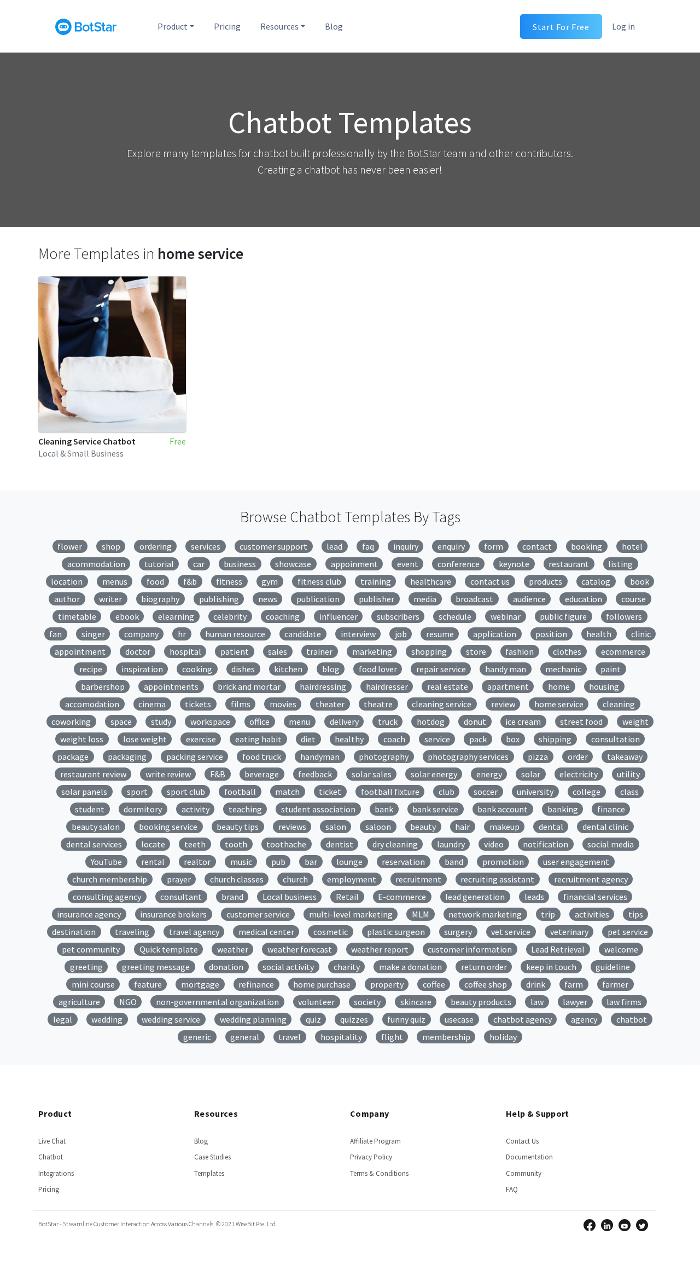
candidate (302, 633)
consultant (181, 896)
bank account (502, 809)
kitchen (288, 668)
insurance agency (89, 914)
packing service (194, 756)
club (446, 791)
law (537, 1001)
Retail (347, 896)
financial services (595, 896)
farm (573, 984)
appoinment (354, 563)
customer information (470, 949)
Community (523, 1173)
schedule (455, 616)
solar (530, 774)
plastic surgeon (396, 931)
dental (551, 826)
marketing (372, 651)
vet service (510, 931)
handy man (505, 668)
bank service (435, 809)
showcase (293, 563)
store (476, 651)
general (244, 1036)
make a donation (410, 966)
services (205, 546)
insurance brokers (173, 914)
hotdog (431, 721)
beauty (423, 826)
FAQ (512, 1189)
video (494, 844)
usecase (459, 1019)
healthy (349, 739)
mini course (93, 984)
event (407, 563)
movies (283, 704)
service (437, 739)
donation (226, 966)
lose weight (145, 739)
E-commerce (402, 896)
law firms (623, 1001)
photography (384, 756)
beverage (261, 774)
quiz (313, 1019)
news (267, 598)
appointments (171, 686)
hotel (632, 546)
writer (110, 598)
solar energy (434, 774)
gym (269, 581)
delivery (344, 721)
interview (358, 633)
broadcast (474, 598)
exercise (201, 739)
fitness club (319, 581)
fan (55, 633)
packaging (127, 756)
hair (462, 826)
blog (331, 668)
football (240, 791)
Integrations (56, 1173)
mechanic (563, 668)
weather (232, 949)
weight (635, 721)
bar (311, 861)
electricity (578, 774)
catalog (595, 581)
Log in (623, 26)
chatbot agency (522, 1019)
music (241, 861)
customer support (273, 546)
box (513, 739)
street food (581, 721)
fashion (519, 651)
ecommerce (623, 651)
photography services (468, 756)
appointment (80, 651)
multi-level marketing (351, 914)
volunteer (316, 1001)
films (240, 704)
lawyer (575, 1001)
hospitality (341, 1036)
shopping (429, 651)
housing (604, 686)
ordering (155, 546)
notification (545, 844)
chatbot (631, 1019)
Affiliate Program (375, 1141)
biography (160, 598)
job (401, 633)
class (629, 791)
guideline (613, 966)
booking (586, 546)
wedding (106, 1019)
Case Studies (212, 1157)
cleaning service (441, 704)
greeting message (156, 966)
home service (559, 704)
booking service (168, 826)
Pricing (227, 26)
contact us (490, 581)
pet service (628, 931)
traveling (132, 931)
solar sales (372, 774)
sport (137, 791)
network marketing (485, 914)
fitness (229, 581)
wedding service (171, 1019)
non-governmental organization (217, 1001)
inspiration (142, 668)
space (121, 721)
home (559, 686)
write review (168, 774)
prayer (179, 879)
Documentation (529, 1157)
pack (478, 739)
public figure (563, 616)
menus (114, 581)
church (295, 879)
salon (335, 826)
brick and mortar (249, 686)
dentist (339, 844)
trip (548, 914)
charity (347, 966)
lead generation (475, 896)
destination (74, 931)
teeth (195, 844)
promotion (503, 861)
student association (318, 809)
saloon (378, 826)
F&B (217, 774)
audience (529, 598)
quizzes (354, 1019)
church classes (237, 879)
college (586, 791)
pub (278, 861)
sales (277, 651)
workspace (210, 721)
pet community (91, 949)
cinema (152, 704)
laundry (451, 844)
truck (388, 721)
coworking (71, 721)
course (633, 598)
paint (610, 668)
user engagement (576, 861)
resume (440, 633)
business (240, 563)
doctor (137, 651)
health (598, 633)
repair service (441, 668)
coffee (434, 984)
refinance (256, 984)
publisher (376, 598)
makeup (504, 826)
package (73, 756)
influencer (338, 616)
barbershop (103, 686)
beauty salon (96, 826)
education (583, 598)
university (535, 791)
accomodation (92, 704)
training (375, 581)
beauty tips (238, 826)
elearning (176, 616)
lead (334, 546)
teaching (245, 809)
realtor (197, 861)
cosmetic (330, 931)
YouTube (106, 861)
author (67, 598)
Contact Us (522, 1141)
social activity (288, 966)
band (454, 861)
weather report (380, 949)
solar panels (84, 791)
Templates (209, 1173)
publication (318, 598)
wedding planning (253, 1019)
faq (368, 546)
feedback (315, 774)
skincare (415, 1001)
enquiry (451, 546)
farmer (615, 984)
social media (610, 844)
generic (197, 1036)
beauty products (481, 1001)
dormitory (143, 809)
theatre (378, 704)
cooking (197, 668)
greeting (86, 966)
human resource (235, 633)
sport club (186, 791)
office (259, 721)
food (155, 581)
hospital (185, 651)
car (199, 563)
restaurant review (93, 774)
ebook (127, 616)
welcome (621, 949)
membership (446, 1036)
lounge (349, 861)
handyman (320, 756)
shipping (555, 739)
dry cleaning (395, 844)
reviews (292, 826)
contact (537, 546)
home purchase (322, 984)
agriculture (79, 1001)
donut (475, 721)
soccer (486, 791)
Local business (289, 896)
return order (484, 966)
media (424, 598)
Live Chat (52, 1141)
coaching (283, 616)
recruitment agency (591, 879)
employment (351, 879)
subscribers (398, 616)
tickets (198, 704)
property (387, 984)
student (89, 809)
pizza (538, 756)
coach (394, 739)
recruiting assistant (497, 879)
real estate (447, 686)
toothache (286, 844)
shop (111, 546)
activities (592, 914)
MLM (420, 914)
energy (489, 774)
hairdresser (387, 686)
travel (289, 1036)
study (161, 721)
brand (232, 896)
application (494, 633)
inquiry (405, 546)
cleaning (619, 704)
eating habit (258, 739)
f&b (190, 581)
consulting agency (107, 896)
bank (384, 809)
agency (584, 1019)
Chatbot (50, 1157)
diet (308, 739)
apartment (508, 686)
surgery (458, 931)
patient (234, 651)
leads (534, 896)
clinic (641, 633)
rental (153, 861)
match (287, 791)
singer (93, 633)
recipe (90, 668)
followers (624, 616)
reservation (403, 861)
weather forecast (299, 949)
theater (330, 704)
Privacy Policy (371, 1157)
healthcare (430, 581)
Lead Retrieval (558, 949)
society (367, 1001)
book (639, 581)
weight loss (81, 739)
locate (153, 844)
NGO (128, 1001)
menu (299, 721)
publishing (219, 598)
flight (392, 1036)
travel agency (194, 931)
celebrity (230, 616)
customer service (258, 914)
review (503, 704)
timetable (77, 616)
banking (562, 809)
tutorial (159, 563)
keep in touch (551, 966)
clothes (567, 651)
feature (148, 984)
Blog (334, 26)
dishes (243, 668)
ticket (330, 791)
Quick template (168, 949)
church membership (109, 879)
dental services (94, 844)
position (551, 633)
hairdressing (323, 686)
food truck (261, 756)
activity (195, 809)
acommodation (96, 563)
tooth (236, 844)
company (141, 633)
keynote (514, 563)
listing (620, 563)
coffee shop (485, 984)
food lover (378, 668)
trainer (319, 651)
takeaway (625, 756)
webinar (506, 616)
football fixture (390, 791)
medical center (266, 931)
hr (182, 633)
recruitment (418, 879)
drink (535, 984)
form (493, 546)
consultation (615, 739)
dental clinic (605, 826)
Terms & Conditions (379, 1173)
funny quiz (406, 1019)
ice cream (523, 721)
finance (611, 809)
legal (62, 1019)
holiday (503, 1036)
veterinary (569, 931)
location (67, 581)
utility (628, 774)
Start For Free (561, 26)
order (578, 756)
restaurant (569, 563)
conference (459, 563)
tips (635, 914)
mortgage (200, 984)
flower (69, 546)
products (545, 581)
